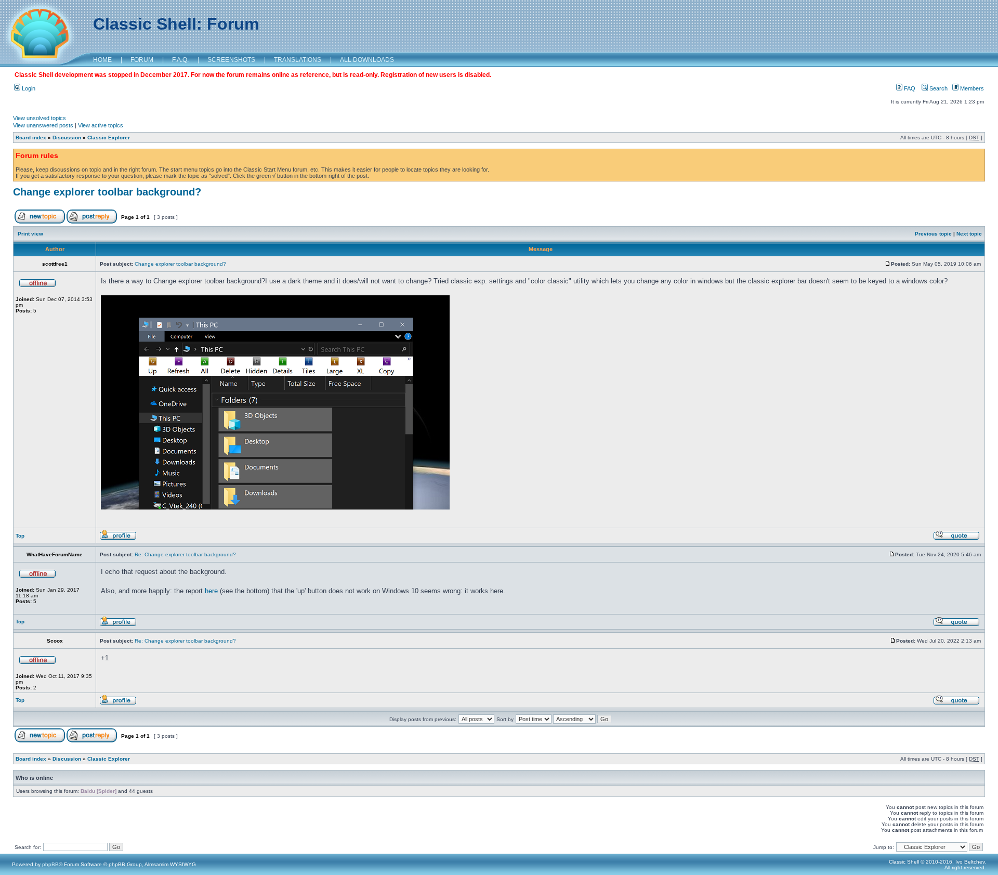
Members (971, 88)
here (211, 591)
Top (20, 536)
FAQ (908, 88)
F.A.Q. (180, 59)
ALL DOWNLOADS (367, 59)
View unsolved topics (39, 118)
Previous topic (933, 234)
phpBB (50, 864)
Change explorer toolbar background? (107, 192)
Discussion (66, 137)
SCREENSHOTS (231, 59)
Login (27, 88)
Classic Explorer (108, 137)
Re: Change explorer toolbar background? (185, 554)
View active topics (100, 125)
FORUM (141, 59)
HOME (102, 59)
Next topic (969, 234)
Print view (30, 234)
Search (938, 88)
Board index (31, 137)
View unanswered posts (43, 125)
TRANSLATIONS (297, 59)
